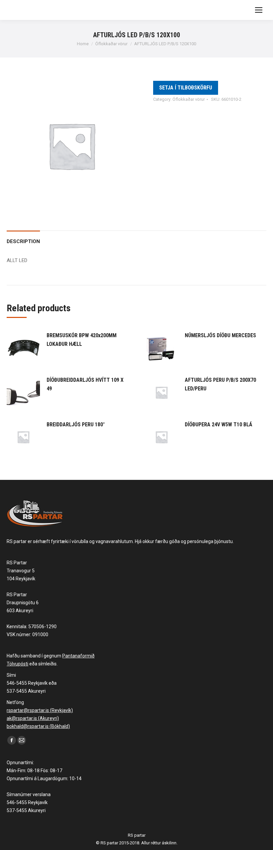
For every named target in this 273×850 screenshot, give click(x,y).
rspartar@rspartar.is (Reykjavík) (40, 710)
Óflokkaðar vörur (188, 99)
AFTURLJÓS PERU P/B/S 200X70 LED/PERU (220, 384)
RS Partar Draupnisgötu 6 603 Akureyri (23, 602)
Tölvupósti (17, 663)
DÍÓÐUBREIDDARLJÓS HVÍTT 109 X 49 (85, 384)
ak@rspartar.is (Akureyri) (33, 718)
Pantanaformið (78, 655)
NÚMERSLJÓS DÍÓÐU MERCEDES (220, 335)
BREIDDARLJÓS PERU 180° (76, 424)
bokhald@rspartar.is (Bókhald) (38, 726)
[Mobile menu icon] (259, 10)
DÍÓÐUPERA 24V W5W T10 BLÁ (218, 424)
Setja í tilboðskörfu (185, 87)
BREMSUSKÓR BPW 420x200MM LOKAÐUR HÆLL (82, 339)
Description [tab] (23, 241)
